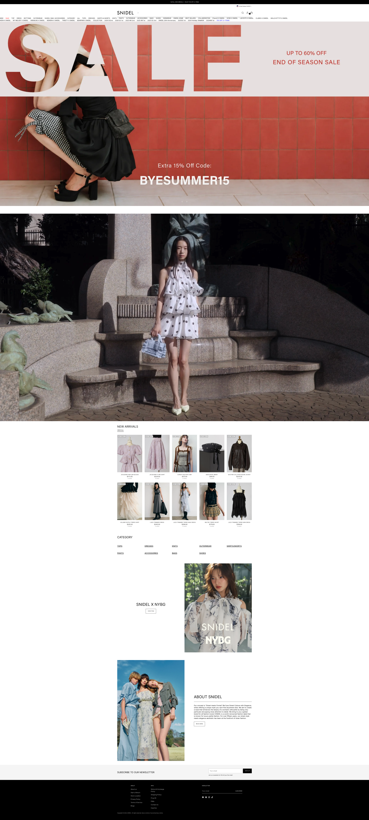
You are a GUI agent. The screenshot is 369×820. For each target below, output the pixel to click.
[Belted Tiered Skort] (211, 501)
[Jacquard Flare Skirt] (157, 453)
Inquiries (154, 808)
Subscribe (238, 791)
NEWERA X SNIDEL (53, 20)
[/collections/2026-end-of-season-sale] (184, 114)
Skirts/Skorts (234, 546)
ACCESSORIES (142, 18)
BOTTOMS (27, 18)
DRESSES (91, 18)
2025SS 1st (182, 20)
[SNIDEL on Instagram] (209, 797)
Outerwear (205, 546)
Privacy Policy (135, 799)
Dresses (149, 546)
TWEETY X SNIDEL (68, 20)
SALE (7, 18)
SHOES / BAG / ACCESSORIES (55, 18)
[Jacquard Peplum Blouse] (129, 453)
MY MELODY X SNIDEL (20, 20)
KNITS (114, 18)
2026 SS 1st (119, 20)
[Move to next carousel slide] (186, 201)
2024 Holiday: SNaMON (196, 20)
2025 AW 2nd (130, 20)
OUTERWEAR (37, 18)
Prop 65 (153, 798)
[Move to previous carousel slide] (182, 201)
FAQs (152, 801)
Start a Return (135, 792)
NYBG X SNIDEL (232, 18)
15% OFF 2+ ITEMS (223, 20)
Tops (119, 546)
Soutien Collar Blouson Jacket (239, 474)
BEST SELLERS (190, 18)
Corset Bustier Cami (184, 474)
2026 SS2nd (108, 20)
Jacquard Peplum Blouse (130, 474)
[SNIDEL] (125, 13)
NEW (1, 18)
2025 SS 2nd (152, 20)
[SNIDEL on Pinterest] (206, 797)
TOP (12, 18)
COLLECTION (97, 20)
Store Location (136, 796)
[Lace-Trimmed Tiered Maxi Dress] (184, 501)
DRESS (19, 18)
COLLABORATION (204, 18)
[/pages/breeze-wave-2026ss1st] (184, 317)
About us (134, 789)
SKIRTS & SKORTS (103, 18)
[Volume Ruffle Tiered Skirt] (129, 501)
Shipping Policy (156, 795)
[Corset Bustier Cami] (184, 453)
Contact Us (154, 805)
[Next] (138, 12)
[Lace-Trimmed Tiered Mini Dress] (239, 501)
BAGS (152, 18)
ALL (78, 18)
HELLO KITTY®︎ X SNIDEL (279, 18)
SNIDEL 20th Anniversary (167, 20)
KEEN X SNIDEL (5, 20)
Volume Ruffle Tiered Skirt (129, 522)
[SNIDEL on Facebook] (203, 797)
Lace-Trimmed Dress (157, 522)
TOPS (84, 18)
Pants (120, 553)
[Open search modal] (243, 13)
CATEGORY (71, 18)
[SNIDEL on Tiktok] (212, 797)
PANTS (121, 18)
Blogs (133, 806)
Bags (174, 553)
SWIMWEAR (167, 18)
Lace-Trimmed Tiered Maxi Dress (184, 522)
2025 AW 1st (141, 20)
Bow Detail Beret (212, 474)
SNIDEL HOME (178, 18)
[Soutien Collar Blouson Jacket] (239, 453)
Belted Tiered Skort (212, 522)
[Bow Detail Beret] (211, 453)
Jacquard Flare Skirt (157, 474)
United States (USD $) (244, 6)
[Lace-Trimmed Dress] (157, 501)
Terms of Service (136, 802)
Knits (175, 546)
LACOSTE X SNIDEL (246, 18)
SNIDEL (129, 813)
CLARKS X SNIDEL (262, 18)
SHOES (158, 18)
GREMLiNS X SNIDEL (37, 20)
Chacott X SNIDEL (218, 18)
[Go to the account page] (247, 13)
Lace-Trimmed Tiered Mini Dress (239, 522)
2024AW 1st (210, 20)
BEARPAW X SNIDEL (84, 20)
